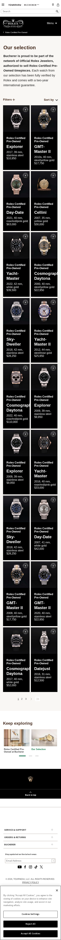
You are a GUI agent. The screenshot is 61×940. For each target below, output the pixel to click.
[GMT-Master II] (44, 118)
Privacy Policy (30, 882)
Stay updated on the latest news (20, 854)
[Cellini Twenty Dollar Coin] (44, 184)
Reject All (30, 923)
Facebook (25, 867)
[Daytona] (44, 245)
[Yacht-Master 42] (16, 245)
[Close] (57, 890)
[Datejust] (44, 640)
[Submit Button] (53, 860)
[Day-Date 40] (16, 184)
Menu (50, 23)
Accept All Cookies (30, 933)
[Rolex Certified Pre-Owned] (13, 26)
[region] (30, 913)
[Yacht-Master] (44, 443)
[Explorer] (16, 118)
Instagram (30, 867)
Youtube (19, 867)
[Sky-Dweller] (16, 311)
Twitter (41, 867)
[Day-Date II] (44, 509)
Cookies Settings (30, 914)
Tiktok (36, 867)
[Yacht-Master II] (44, 311)
